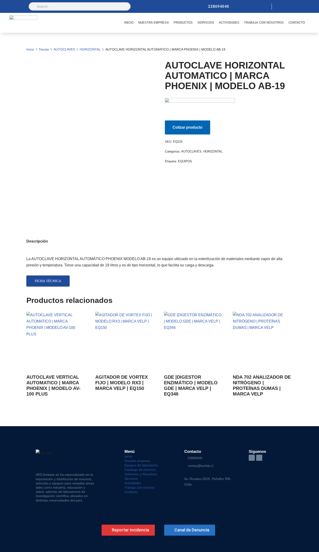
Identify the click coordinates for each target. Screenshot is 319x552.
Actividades (132, 483)
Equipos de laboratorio (141, 465)
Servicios (131, 478)
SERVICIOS (205, 22)
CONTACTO (296, 22)
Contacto (131, 492)
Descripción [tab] (37, 241)
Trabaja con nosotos (139, 487)
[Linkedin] (287, 6)
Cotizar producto (187, 127)
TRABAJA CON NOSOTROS (264, 22)
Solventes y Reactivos (140, 474)
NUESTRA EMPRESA (153, 22)
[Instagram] (279, 6)
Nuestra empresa (137, 461)
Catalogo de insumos (140, 470)
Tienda (44, 49)
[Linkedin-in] (252, 458)
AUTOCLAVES (64, 49)
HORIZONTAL (90, 49)
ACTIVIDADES (229, 22)
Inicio (30, 49)
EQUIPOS (185, 161)
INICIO (129, 22)
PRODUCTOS (183, 22)
